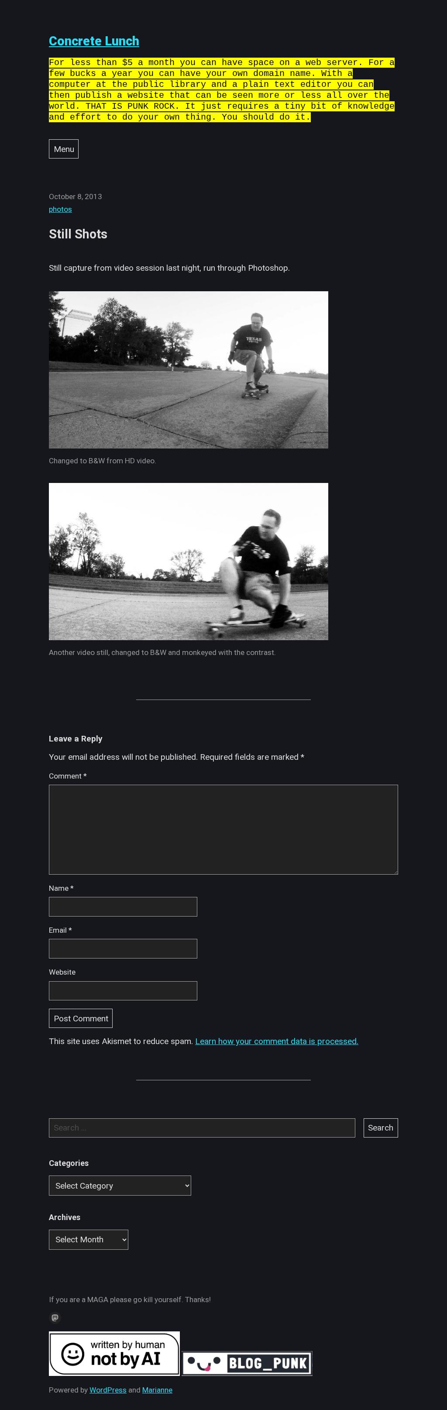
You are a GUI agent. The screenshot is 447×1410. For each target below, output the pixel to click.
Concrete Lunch (94, 41)
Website (62, 972)
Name (61, 888)
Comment (68, 776)
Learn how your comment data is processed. (276, 1041)
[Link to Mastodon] (55, 1318)
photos (60, 209)
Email (60, 930)
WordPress (108, 1390)
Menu (64, 149)
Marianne (157, 1390)
